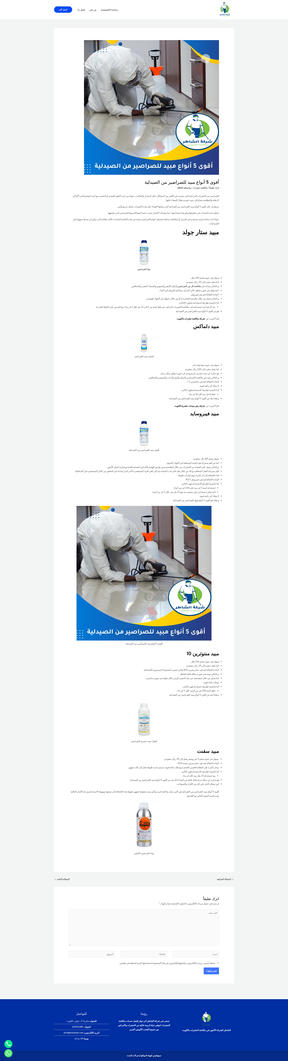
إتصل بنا (81, 9)
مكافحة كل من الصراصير (189, 286)
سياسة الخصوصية (109, 9)
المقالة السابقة (225, 879)
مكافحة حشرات (200, 187)
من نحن (92, 9)
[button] (63, 9)
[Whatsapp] (8, 1053)
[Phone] (8, 1044)
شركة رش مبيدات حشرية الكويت (189, 405)
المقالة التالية (62, 879)
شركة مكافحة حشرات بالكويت (191, 318)
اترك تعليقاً (214, 187)
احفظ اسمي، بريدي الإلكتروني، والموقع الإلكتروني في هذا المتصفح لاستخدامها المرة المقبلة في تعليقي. (167, 963)
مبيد (196, 500)
